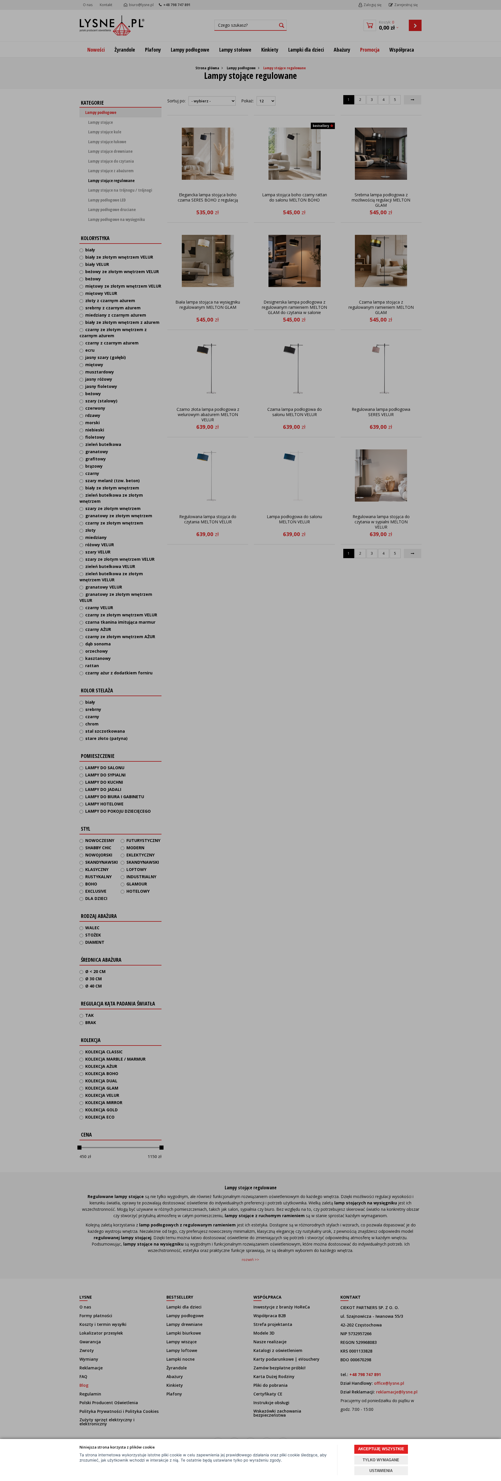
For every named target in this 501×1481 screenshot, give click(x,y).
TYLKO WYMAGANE (381, 1460)
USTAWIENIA (381, 1471)
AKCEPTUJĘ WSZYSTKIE (381, 1449)
